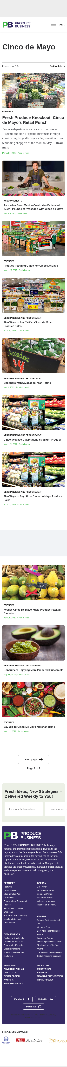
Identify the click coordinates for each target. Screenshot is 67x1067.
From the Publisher (45, 890)
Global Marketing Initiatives (49, 956)
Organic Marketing (12, 949)
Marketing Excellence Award (49, 942)
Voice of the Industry (46, 901)
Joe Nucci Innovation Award (49, 952)
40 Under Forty (43, 927)
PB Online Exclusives (13, 908)
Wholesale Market (45, 897)
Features (8, 887)
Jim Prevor (42, 887)
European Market (44, 894)
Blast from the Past (12, 894)
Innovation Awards (45, 938)
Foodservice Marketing (14, 945)
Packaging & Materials (14, 938)
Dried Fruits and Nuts (13, 942)
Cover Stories (10, 890)
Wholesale (8, 912)
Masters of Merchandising (15, 915)
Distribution (9, 897)
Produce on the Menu (46, 905)
